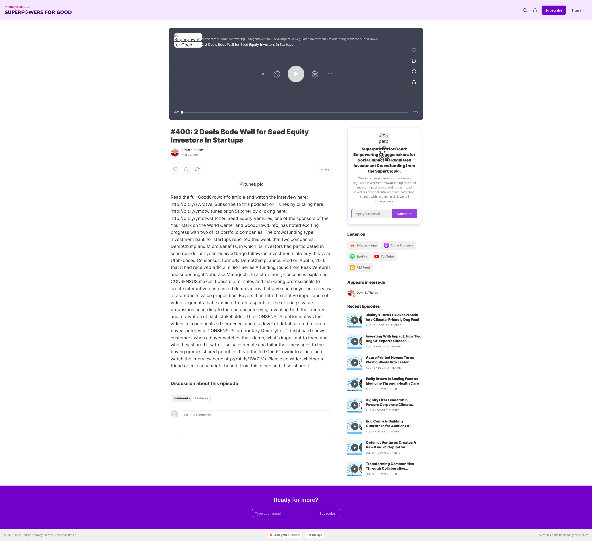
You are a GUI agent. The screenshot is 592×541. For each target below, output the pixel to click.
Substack (545, 535)
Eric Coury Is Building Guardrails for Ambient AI (388, 423)
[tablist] (191, 398)
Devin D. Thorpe (193, 150)
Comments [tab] (181, 398)
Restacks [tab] (201, 398)
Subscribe (553, 10)
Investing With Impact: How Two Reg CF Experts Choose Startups (393, 338)
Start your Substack (287, 535)
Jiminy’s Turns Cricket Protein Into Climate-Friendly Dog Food (392, 317)
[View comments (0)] (414, 60)
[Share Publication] (535, 10)
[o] (354, 320)
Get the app (314, 535)
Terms (49, 535)
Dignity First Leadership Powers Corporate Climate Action (389, 402)
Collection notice (65, 535)
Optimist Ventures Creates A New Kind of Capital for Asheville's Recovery (391, 445)
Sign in (578, 10)
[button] (262, 74)
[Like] (175, 169)
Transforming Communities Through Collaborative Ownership (390, 466)
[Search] (525, 10)
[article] (384, 320)
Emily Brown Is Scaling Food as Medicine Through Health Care (392, 381)
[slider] (295, 112)
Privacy (38, 535)
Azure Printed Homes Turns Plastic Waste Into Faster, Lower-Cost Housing (390, 360)
